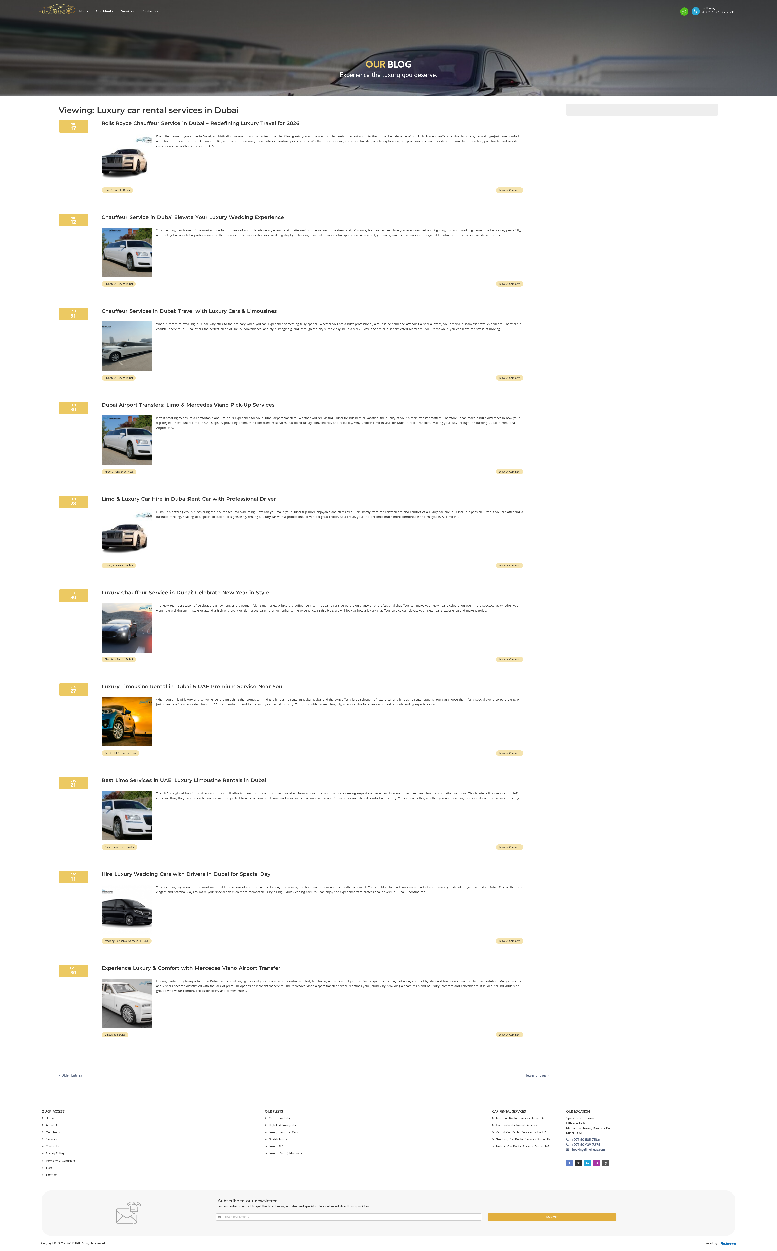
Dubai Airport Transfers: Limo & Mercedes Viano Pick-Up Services (188, 405)
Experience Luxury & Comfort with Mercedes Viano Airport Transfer (191, 968)
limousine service (115, 1034)
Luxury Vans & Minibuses (285, 1153)
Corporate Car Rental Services (516, 1125)
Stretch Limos (277, 1139)
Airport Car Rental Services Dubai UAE (521, 1132)
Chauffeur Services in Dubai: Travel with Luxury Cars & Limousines (189, 311)
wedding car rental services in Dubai (127, 941)
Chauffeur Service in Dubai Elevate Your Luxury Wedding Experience (193, 217)
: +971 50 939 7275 (584, 1145)
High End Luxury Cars (283, 1125)
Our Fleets (105, 11)
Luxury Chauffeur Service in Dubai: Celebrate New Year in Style (185, 592)
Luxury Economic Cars (283, 1132)
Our (375, 65)
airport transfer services (119, 471)
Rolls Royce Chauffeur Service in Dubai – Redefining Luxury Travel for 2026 (200, 123)
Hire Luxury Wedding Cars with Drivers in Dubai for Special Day (186, 874)
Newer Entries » (536, 1075)
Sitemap (51, 1175)
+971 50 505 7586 (718, 12)
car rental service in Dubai (120, 753)
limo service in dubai (117, 190)
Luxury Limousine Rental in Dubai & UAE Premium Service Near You (192, 686)
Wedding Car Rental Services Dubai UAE (523, 1139)
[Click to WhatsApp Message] (684, 11)
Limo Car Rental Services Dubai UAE (520, 1118)
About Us (51, 1125)
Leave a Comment (509, 190)
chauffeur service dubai (119, 283)
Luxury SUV (276, 1146)
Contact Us (52, 1146)
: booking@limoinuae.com (587, 1149)
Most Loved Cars (280, 1118)
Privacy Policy (54, 1153)
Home (83, 11)
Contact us (150, 11)
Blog (48, 1167)
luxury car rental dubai (119, 565)
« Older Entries (70, 1075)
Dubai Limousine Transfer (119, 847)
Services (127, 11)
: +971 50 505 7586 (584, 1140)
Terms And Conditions (60, 1160)
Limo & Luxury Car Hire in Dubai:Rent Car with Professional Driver (189, 499)
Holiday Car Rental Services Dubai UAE (522, 1146)
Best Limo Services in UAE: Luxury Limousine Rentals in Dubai (184, 780)
